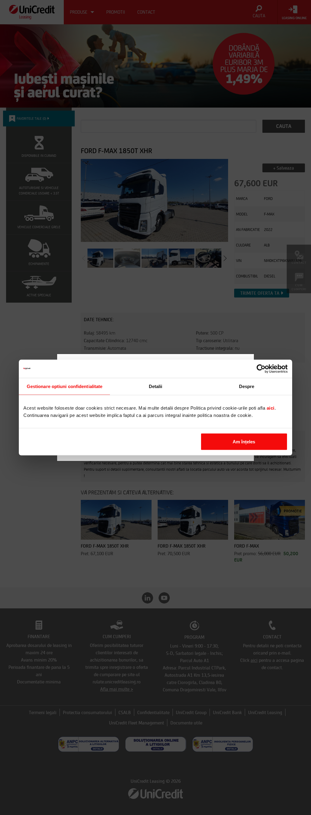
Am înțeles (244, 441)
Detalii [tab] (155, 386)
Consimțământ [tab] (64, 386)
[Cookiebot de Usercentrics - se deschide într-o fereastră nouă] (261, 368)
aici (271, 408)
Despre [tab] (247, 386)
